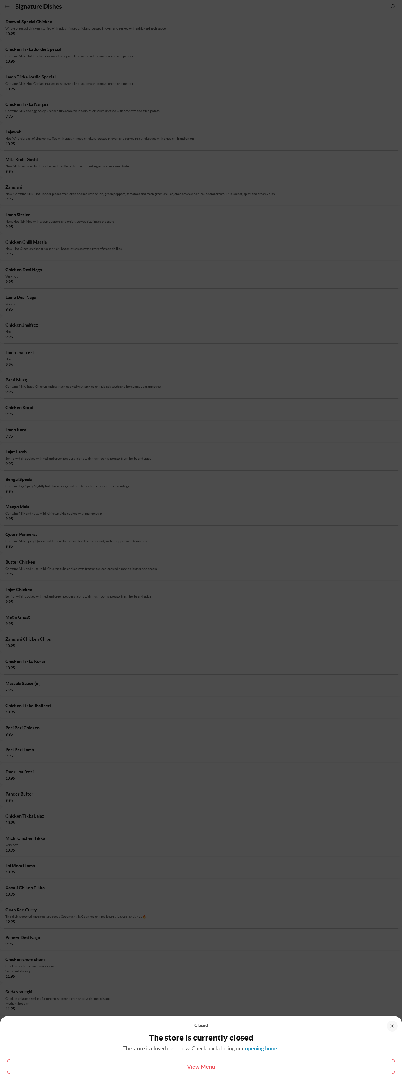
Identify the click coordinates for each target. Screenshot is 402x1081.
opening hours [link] (262, 1048)
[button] (392, 1026)
